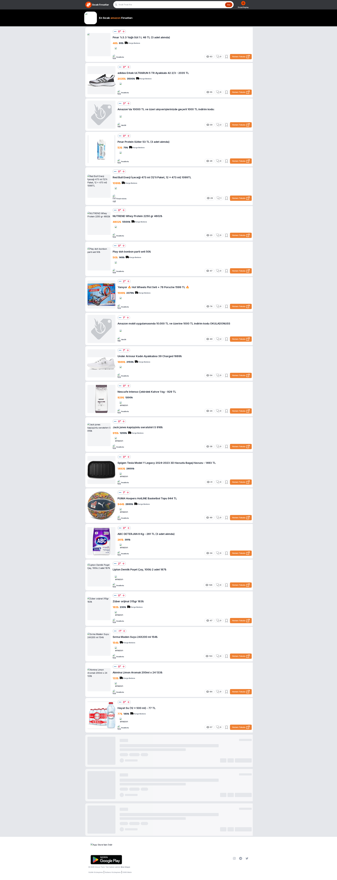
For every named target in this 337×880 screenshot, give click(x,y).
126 (210, 585)
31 (211, 482)
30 (211, 125)
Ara (228, 5)
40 (211, 339)
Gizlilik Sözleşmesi (95, 872)
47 (211, 271)
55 (211, 92)
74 (211, 306)
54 (211, 375)
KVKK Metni (127, 872)
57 (211, 727)
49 (211, 517)
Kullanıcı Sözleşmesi (113, 872)
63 (211, 56)
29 (211, 161)
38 (211, 446)
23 (211, 235)
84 (211, 692)
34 (211, 553)
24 (211, 411)
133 (210, 656)
